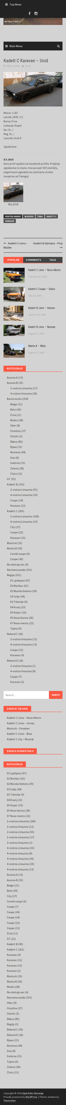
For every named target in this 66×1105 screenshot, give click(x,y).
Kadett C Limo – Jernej (20, 723)
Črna (40, 216)
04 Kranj (15, 607)
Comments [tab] (33, 259)
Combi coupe (18, 553)
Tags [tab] (52, 259)
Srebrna (15, 463)
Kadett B (12, 484)
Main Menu (16, 46)
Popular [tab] (13, 259)
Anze (28, 65)
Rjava (13, 447)
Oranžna (15, 431)
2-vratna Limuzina (21, 388)
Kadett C (51, 216)
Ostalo (14, 436)
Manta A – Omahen (18, 728)
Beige (13, 404)
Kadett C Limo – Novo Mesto (44, 270)
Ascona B (12, 383)
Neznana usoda (16, 569)
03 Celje (15, 596)
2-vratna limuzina (21, 639)
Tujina (14, 628)
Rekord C (12, 634)
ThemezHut (9, 1100)
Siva (12, 457)
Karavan (9, 221)
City (12, 527)
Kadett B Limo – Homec (41, 308)
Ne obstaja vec (15, 564)
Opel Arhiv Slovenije (32, 1093)
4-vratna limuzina (21, 393)
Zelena (14, 468)
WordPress (31, 1096)
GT (8, 479)
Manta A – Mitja (37, 346)
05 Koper (28, 216)
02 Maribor (16, 585)
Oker (13, 425)
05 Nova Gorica (19, 617)
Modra (14, 420)
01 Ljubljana (17, 580)
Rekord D (12, 660)
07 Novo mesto (19, 623)
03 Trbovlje (17, 601)
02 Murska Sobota (21, 591)
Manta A (12, 543)
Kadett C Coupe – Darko (41, 289)
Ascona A (12, 377)
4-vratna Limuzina (21, 495)
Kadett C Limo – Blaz (19, 733)
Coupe (14, 500)
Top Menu (15, 4)
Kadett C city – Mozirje (20, 739)
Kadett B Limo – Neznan (41, 327)
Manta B (12, 548)
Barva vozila (14, 398)
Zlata (13, 473)
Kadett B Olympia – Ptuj (47, 243)
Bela (13, 409)
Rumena (15, 452)
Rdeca (13, 441)
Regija (10, 575)
